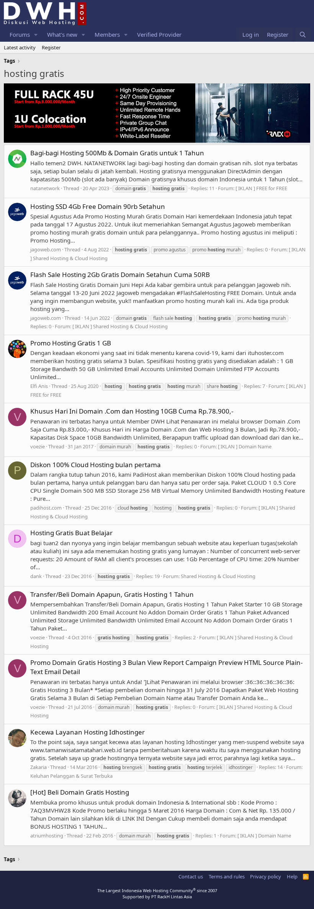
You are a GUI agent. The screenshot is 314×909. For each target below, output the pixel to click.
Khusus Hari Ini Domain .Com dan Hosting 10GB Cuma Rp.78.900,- (131, 411)
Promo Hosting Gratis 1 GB (70, 343)
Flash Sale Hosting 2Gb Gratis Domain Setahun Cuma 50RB (120, 274)
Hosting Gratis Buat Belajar (71, 532)
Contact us (190, 876)
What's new (62, 34)
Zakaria (38, 767)
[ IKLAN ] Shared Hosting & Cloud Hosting (120, 326)
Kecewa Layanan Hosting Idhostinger (87, 732)
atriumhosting (46, 835)
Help (292, 876)
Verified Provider (159, 34)
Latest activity (20, 47)
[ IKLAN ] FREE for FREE (261, 188)
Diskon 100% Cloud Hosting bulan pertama (95, 464)
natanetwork (45, 188)
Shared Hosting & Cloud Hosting (218, 576)
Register (51, 47)
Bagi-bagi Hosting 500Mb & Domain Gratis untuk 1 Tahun (117, 152)
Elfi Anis (39, 386)
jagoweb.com (45, 249)
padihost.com (46, 507)
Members (107, 34)
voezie (37, 446)
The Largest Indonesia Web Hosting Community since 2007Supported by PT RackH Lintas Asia (157, 893)
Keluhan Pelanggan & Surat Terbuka (71, 775)
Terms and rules (227, 876)
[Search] (302, 35)
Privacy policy (265, 876)
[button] (36, 35)
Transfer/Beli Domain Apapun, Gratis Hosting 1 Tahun (112, 594)
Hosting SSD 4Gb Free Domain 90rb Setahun (97, 206)
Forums (20, 34)
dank (36, 576)
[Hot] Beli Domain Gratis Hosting (79, 792)
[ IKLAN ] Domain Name (244, 446)
